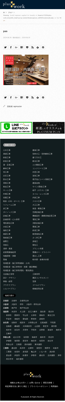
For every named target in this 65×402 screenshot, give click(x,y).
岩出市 (50, 340)
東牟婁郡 (38, 344)
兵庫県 (6, 308)
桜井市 (8, 329)
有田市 (42, 340)
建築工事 (36, 150)
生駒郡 (8, 326)
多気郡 (25, 351)
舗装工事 (6, 230)
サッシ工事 (7, 190)
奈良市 (17, 329)
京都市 (14, 300)
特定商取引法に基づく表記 (16, 386)
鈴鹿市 (25, 355)
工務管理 (36, 274)
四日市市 (9, 359)
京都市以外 (24, 300)
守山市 (25, 315)
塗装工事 (36, 175)
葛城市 (50, 329)
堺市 (21, 304)
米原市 (14, 311)
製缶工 (35, 245)
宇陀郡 (53, 322)
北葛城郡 (43, 322)
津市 (59, 355)
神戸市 (14, 308)
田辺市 (51, 337)
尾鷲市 (39, 348)
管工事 (6, 172)
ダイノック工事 (9, 212)
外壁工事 (36, 172)
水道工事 (6, 226)
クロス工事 (37, 201)
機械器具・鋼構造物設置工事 (44, 215)
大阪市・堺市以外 (33, 304)
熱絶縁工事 (7, 237)
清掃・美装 (7, 248)
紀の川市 (17, 337)
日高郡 (19, 344)
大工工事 (36, 205)
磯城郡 (17, 326)
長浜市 (51, 311)
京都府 (6, 300)
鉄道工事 (36, 230)
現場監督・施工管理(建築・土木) (16, 263)
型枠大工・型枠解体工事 (42, 153)
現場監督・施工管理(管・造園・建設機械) (20, 266)
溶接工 (6, 245)
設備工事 (6, 215)
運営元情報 (47, 382)
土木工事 (6, 150)
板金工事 (6, 186)
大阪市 (14, 304)
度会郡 (8, 355)
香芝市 (45, 326)
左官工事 (6, 175)
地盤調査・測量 (9, 256)
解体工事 (6, 168)
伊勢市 (33, 355)
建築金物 (36, 183)
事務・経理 (7, 281)
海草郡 (17, 340)
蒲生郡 (43, 311)
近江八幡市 (32, 311)
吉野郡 (42, 329)
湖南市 (17, 319)
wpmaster (17, 106)
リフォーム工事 (9, 205)
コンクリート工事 (39, 168)
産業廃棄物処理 (9, 252)
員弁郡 (52, 351)
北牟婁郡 (51, 355)
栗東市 (17, 315)
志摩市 (31, 348)
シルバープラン (9, 288)
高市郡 (54, 326)
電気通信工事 (8, 223)
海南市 (34, 337)
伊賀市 (17, 355)
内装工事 (36, 197)
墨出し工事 (37, 256)
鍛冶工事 (36, 161)
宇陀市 (33, 329)
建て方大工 (37, 157)
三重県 (6, 348)
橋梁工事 (6, 234)
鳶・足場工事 (8, 164)
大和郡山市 (32, 322)
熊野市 (47, 348)
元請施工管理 (8, 274)
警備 (5, 259)
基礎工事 (6, 153)
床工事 (6, 208)
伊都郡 (8, 340)
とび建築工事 (37, 164)
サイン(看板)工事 (39, 186)
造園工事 (6, 197)
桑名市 (42, 355)
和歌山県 (6, 337)
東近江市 (51, 315)
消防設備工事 (37, 223)
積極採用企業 (37, 288)
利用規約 (54, 386)
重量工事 (36, 226)
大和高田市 (27, 326)
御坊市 (33, 340)
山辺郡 (37, 326)
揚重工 (6, 241)
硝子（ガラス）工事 (40, 190)
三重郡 (8, 351)
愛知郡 (25, 319)
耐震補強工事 (37, 234)
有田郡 (26, 337)
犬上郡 (22, 311)
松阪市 (55, 348)
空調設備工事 (37, 212)
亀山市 (33, 351)
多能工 (35, 241)
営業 (34, 281)
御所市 (58, 329)
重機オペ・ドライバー (41, 252)
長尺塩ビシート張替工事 (42, 179)
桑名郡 (14, 348)
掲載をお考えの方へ (18, 382)
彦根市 (42, 319)
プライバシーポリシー (39, 386)
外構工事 (6, 194)
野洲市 (33, 319)
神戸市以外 (24, 308)
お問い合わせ (34, 382)
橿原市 (22, 322)
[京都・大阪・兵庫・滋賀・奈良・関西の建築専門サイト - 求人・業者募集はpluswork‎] (14, 4)
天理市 (25, 329)
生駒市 (14, 322)
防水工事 (6, 179)
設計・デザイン (9, 277)
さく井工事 (37, 237)
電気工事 (36, 219)
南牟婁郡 (19, 359)
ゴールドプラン (38, 285)
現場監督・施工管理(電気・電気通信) (18, 270)
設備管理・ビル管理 (11, 219)
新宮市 (25, 340)
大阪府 (6, 304)
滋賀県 (6, 311)
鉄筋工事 (6, 157)
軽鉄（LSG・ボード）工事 (14, 201)
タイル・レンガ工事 (40, 194)
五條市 (8, 333)
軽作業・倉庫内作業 (40, 259)
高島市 (42, 315)
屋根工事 (6, 183)
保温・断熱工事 (38, 208)
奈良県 (6, 322)
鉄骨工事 (6, 161)
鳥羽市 (22, 348)
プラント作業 (37, 248)
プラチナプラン (9, 285)
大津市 (33, 315)
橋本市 (43, 337)
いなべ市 (43, 351)
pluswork (26, 397)
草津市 (8, 315)
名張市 (17, 351)
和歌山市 (9, 344)
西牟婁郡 (28, 344)
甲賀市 (8, 319)
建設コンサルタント (40, 277)
